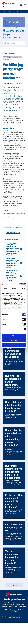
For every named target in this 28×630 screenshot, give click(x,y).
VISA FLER (13, 585)
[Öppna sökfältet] (22, 5)
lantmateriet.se (13, 232)
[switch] (24, 319)
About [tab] (23, 288)
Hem (2, 11)
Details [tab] (14, 288)
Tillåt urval (14, 340)
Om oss (13, 616)
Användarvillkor (5, 616)
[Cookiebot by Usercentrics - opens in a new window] (19, 284)
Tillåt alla (14, 335)
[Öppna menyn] (25, 5)
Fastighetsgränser (6, 59)
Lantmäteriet (6, 57)
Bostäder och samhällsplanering (16, 57)
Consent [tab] (5, 288)
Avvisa (14, 345)
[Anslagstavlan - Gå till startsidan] (8, 3)
